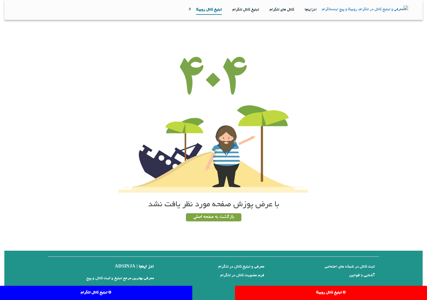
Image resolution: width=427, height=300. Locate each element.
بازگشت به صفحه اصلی (213, 217)
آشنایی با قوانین (362, 275)
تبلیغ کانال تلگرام (245, 10)
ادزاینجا (311, 10)
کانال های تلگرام (282, 10)
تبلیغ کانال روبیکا (209, 10)
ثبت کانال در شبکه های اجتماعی (350, 267)
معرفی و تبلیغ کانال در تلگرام (241, 267)
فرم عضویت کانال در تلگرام (242, 275)
